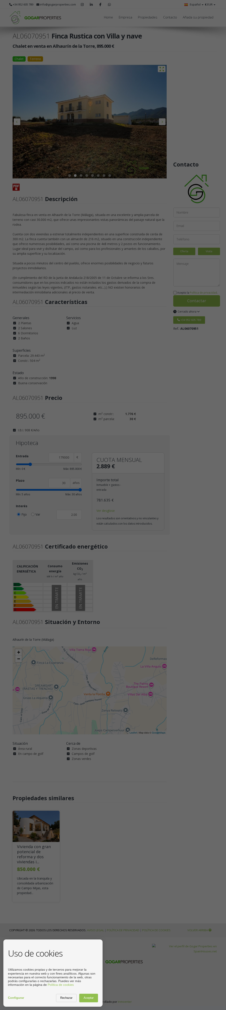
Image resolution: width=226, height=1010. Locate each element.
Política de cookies (61, 984)
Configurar (16, 997)
